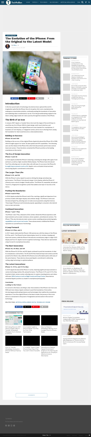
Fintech (34, 2)
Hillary (15, 45)
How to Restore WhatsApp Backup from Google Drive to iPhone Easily (49, 329)
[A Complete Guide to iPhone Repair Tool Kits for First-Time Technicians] (31, 320)
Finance (80, 2)
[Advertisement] (45, 18)
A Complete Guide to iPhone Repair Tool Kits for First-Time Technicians (30, 329)
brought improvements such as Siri (16, 166)
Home (28, 2)
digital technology (38, 302)
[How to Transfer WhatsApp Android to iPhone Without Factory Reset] (13, 341)
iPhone (48, 302)
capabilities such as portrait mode (16, 221)
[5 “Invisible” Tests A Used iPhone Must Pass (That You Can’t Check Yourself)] (31, 341)
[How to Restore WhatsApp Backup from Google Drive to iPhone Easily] (49, 320)
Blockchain (54, 2)
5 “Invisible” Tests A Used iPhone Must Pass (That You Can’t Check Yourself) (31, 349)
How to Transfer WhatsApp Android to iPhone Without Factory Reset (13, 350)
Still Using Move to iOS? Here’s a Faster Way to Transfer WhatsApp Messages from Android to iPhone (13, 330)
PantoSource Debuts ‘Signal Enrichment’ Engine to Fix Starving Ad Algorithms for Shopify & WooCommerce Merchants (49, 352)
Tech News (43, 2)
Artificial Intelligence (68, 2)
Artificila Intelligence (23, 302)
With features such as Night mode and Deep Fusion (28, 276)
